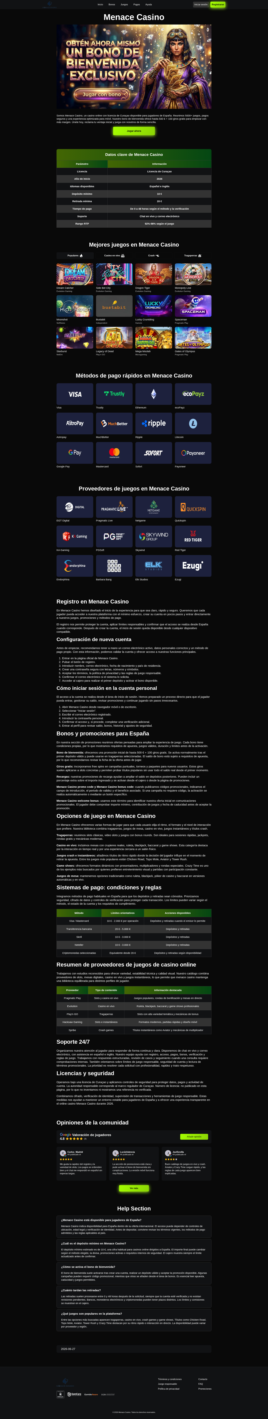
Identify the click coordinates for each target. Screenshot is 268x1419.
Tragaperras (190, 255)
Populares (73, 255)
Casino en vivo (112, 255)
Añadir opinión (194, 1137)
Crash (151, 255)
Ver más (134, 1188)
